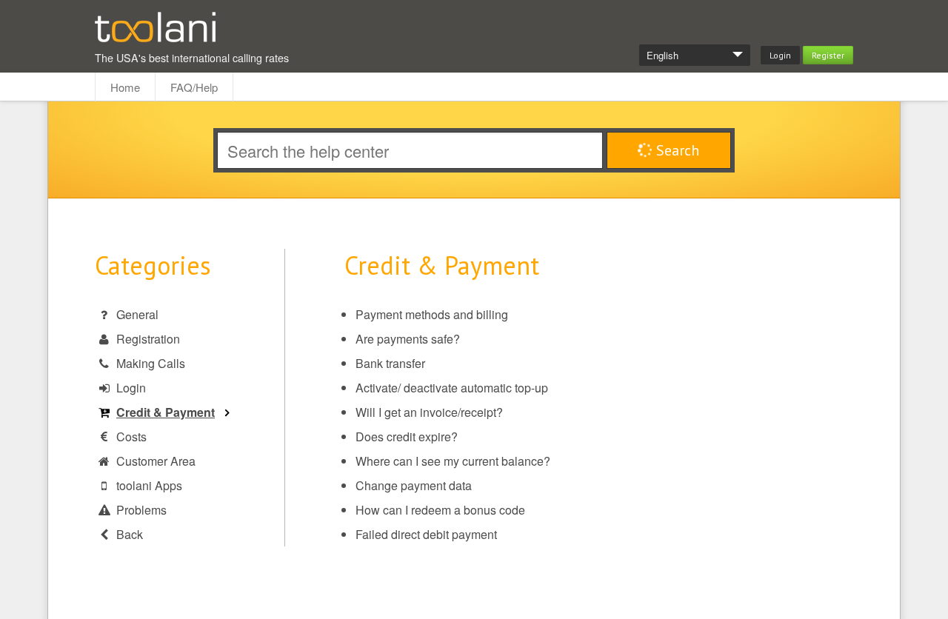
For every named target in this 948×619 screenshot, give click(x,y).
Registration (148, 338)
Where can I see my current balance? (453, 460)
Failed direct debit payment (426, 534)
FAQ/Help (194, 87)
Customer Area (156, 460)
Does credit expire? (407, 436)
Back (129, 534)
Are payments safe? (408, 338)
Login (780, 55)
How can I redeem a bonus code (440, 509)
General (137, 314)
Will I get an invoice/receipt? (429, 412)
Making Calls (150, 363)
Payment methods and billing (432, 314)
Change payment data (414, 485)
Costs (131, 436)
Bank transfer (390, 363)
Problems (141, 509)
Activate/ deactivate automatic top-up (452, 387)
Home (125, 87)
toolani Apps (149, 485)
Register (828, 55)
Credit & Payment (165, 412)
